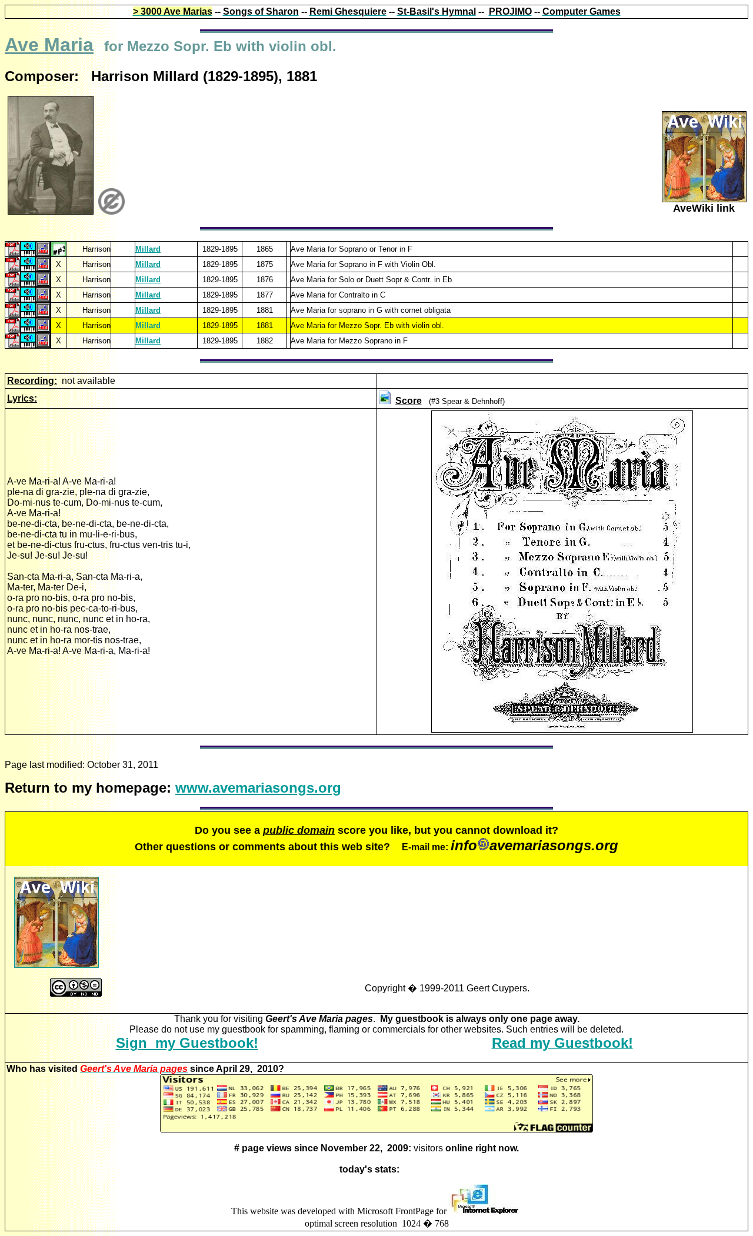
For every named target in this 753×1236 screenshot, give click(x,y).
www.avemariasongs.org (258, 788)
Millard (148, 249)
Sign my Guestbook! (187, 1043)
